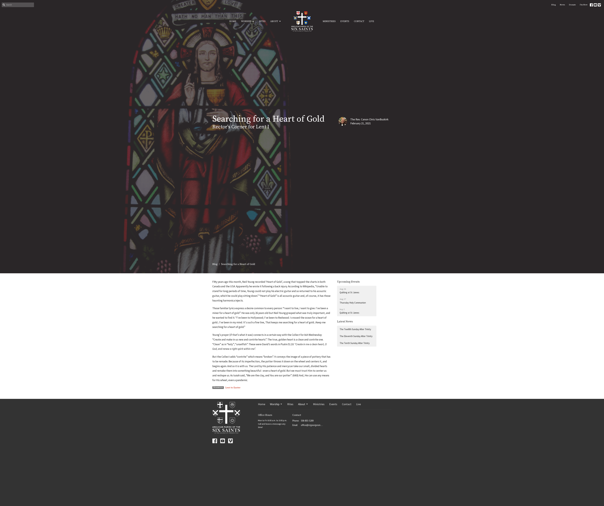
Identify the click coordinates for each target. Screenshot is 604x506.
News (562, 4)
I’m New (583, 4)
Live (371, 21)
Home (232, 21)
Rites (262, 21)
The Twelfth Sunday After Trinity (355, 329)
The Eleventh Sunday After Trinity (356, 336)
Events (344, 21)
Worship (246, 21)
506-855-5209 (307, 420)
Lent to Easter (232, 387)
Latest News (345, 321)
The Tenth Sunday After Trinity (355, 343)
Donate (572, 4)
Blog (553, 4)
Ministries (329, 21)
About (274, 21)
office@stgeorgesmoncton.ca (312, 425)
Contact (359, 21)
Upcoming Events (348, 282)
